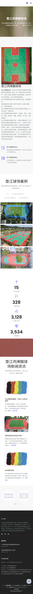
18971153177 (28, 25)
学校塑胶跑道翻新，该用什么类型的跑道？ (16, 400)
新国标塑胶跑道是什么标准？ (8, 550)
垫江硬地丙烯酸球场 (17, 194)
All (8, 194)
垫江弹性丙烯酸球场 (10, 198)
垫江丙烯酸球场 (23, 198)
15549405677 (8, 574)
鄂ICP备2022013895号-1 (16, 591)
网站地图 (16, 589)
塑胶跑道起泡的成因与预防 (13, 436)
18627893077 (15, 572)
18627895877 (19, 574)
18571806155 (4, 572)
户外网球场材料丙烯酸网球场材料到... (10, 544)
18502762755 (26, 572)
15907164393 (24, 570)
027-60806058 (11, 568)
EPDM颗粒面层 (9, 470)
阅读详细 (14, 410)
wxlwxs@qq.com (12, 566)
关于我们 (3, 519)
